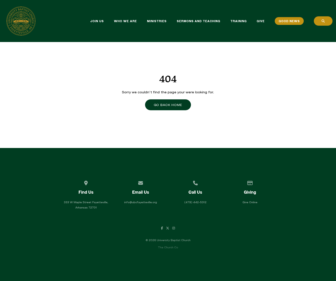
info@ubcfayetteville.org (140, 202)
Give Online (249, 202)
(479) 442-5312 (195, 202)
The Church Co (168, 247)
